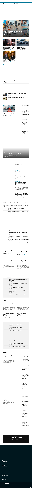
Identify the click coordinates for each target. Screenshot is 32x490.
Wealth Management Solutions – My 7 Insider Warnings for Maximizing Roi (16, 202)
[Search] (28, 4)
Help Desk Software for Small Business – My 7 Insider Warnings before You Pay (9, 261)
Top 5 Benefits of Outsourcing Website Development (16, 343)
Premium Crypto (6, 29)
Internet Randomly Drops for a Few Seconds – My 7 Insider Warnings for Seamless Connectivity (18, 291)
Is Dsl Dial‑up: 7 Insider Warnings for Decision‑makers (16, 287)
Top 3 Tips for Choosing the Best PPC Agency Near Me (25, 401)
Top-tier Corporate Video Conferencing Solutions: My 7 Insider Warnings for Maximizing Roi (22, 252)
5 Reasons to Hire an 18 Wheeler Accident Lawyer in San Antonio (25, 131)
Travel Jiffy (4, 49)
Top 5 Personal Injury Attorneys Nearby (24, 123)
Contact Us (3, 471)
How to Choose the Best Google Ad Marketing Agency (16, 333)
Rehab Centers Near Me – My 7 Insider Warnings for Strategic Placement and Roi (25, 365)
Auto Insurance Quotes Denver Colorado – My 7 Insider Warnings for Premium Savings (9, 356)
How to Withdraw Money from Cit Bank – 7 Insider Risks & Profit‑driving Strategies (17, 218)
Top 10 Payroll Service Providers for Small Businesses (8, 397)
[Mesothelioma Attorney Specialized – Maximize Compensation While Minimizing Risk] (9, 42)
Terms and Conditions (5, 475)
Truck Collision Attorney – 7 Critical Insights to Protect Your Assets (22, 48)
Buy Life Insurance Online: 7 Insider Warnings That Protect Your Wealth (25, 389)
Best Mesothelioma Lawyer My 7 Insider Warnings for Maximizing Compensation (25, 106)
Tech (3, 462)
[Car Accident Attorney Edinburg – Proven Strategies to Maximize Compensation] (5, 94)
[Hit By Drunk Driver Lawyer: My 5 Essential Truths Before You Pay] (9, 108)
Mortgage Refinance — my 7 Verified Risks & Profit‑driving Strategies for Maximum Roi (17, 222)
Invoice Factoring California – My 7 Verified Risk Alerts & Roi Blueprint (21, 194)
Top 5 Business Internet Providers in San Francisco (15, 327)
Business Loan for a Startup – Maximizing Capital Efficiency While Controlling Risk (22, 162)
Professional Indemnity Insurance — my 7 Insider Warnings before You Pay (25, 356)
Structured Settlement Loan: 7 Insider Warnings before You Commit (13, 154)
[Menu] (3, 4)
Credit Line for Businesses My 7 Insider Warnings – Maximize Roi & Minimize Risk (21, 172)
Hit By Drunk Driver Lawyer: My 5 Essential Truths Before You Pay (9, 114)
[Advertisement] (16, 10)
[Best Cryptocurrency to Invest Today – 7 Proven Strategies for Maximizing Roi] (16, 28)
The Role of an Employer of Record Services (23, 304)
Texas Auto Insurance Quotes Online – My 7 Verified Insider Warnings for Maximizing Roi (25, 379)
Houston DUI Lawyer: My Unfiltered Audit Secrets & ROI (16, 97)
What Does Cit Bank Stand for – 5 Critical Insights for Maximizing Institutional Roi (18, 214)
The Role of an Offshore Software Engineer (9, 304)
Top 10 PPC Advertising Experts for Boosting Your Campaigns (17, 346)
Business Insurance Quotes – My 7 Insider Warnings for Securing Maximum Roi (25, 369)
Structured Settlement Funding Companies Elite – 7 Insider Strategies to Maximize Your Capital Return (17, 232)
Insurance (3, 465)
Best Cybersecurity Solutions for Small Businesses (24, 417)
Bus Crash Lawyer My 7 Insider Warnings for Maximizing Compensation (25, 111)
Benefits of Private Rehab (25, 413)
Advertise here (8, 277)
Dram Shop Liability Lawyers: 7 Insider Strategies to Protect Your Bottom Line (9, 60)
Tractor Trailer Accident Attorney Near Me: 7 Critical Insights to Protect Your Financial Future (18, 89)
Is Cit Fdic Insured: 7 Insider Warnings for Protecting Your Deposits (20, 183)
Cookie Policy (4, 476)
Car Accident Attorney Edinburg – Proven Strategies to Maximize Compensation (17, 94)
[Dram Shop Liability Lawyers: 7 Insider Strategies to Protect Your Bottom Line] (9, 55)
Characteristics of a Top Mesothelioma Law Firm (25, 135)
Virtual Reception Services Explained (21, 314)
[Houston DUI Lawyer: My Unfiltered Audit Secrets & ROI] (5, 98)
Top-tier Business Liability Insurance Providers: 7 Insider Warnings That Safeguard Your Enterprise (25, 374)
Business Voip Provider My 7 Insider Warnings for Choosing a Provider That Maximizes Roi (18, 280)
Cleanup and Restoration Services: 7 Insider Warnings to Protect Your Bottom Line (25, 360)
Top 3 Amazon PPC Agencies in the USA (14, 340)
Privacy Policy (4, 474)
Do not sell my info (4, 479)
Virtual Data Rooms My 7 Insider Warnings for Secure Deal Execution (18, 294)
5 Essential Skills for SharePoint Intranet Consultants (16, 324)
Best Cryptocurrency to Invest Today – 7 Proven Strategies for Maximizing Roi (13, 32)
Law (3, 64)
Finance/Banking (6, 152)
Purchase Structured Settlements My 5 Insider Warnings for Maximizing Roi (18, 211)
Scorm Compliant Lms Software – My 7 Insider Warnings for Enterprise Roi (18, 284)
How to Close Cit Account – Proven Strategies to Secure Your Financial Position (18, 236)
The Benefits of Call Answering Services (8, 314)
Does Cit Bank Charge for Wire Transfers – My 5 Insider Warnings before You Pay (18, 239)
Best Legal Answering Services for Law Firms (25, 119)
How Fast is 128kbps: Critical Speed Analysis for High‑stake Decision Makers (22, 261)
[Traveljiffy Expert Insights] (16, 4)
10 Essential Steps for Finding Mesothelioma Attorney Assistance (25, 127)
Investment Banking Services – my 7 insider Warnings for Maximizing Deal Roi (18, 242)
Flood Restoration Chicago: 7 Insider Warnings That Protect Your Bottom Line (25, 384)
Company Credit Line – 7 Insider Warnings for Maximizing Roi (16, 208)
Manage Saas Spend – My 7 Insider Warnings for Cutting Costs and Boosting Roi (9, 251)
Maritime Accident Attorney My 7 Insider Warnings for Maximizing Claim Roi (25, 115)
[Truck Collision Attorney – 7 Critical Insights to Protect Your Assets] (23, 42)
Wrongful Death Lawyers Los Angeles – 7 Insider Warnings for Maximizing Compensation (16, 81)
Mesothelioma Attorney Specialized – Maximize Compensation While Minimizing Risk (8, 48)
